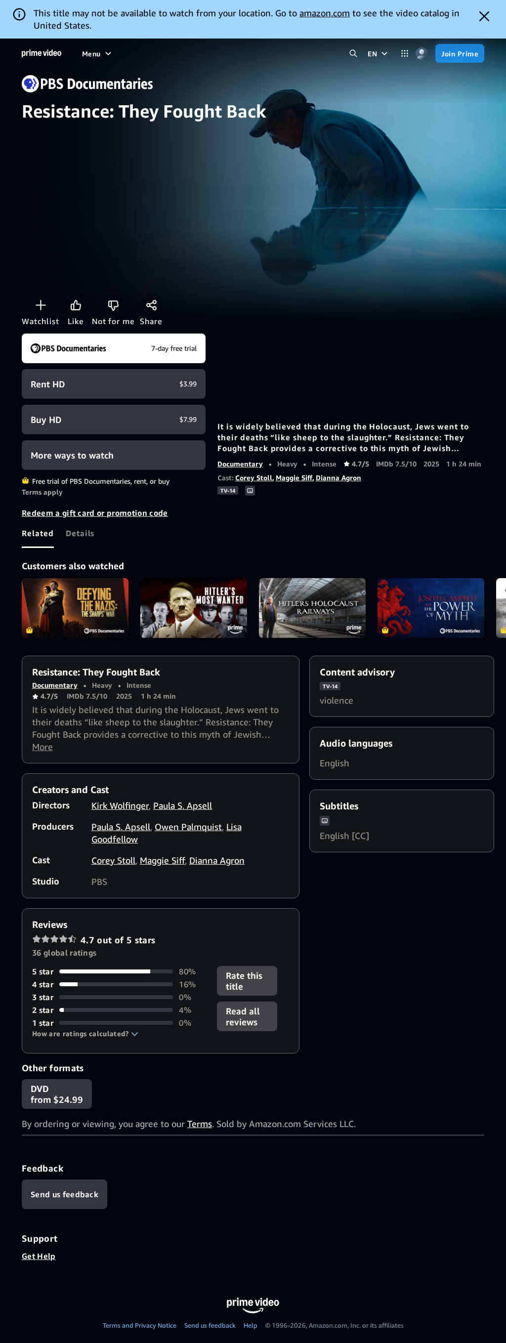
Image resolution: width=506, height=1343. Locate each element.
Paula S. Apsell (182, 805)
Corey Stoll (253, 477)
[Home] (41, 53)
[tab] (38, 533)
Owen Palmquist (188, 826)
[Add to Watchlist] (40, 305)
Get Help (39, 1256)
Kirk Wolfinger (120, 805)
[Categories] (404, 53)
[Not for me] (113, 305)
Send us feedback (210, 1325)
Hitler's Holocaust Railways (312, 608)
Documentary (240, 464)
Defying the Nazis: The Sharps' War (75, 608)
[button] (85, 1033)
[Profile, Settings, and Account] (421, 53)
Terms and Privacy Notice (139, 1325)
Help (250, 1325)
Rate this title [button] (244, 981)
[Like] (75, 305)
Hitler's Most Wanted (193, 608)
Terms (199, 1123)
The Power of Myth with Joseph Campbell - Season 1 (431, 608)
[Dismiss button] (484, 16)
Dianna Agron (338, 477)
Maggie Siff (294, 477)
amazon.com (324, 12)
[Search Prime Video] (353, 53)
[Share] (151, 305)
